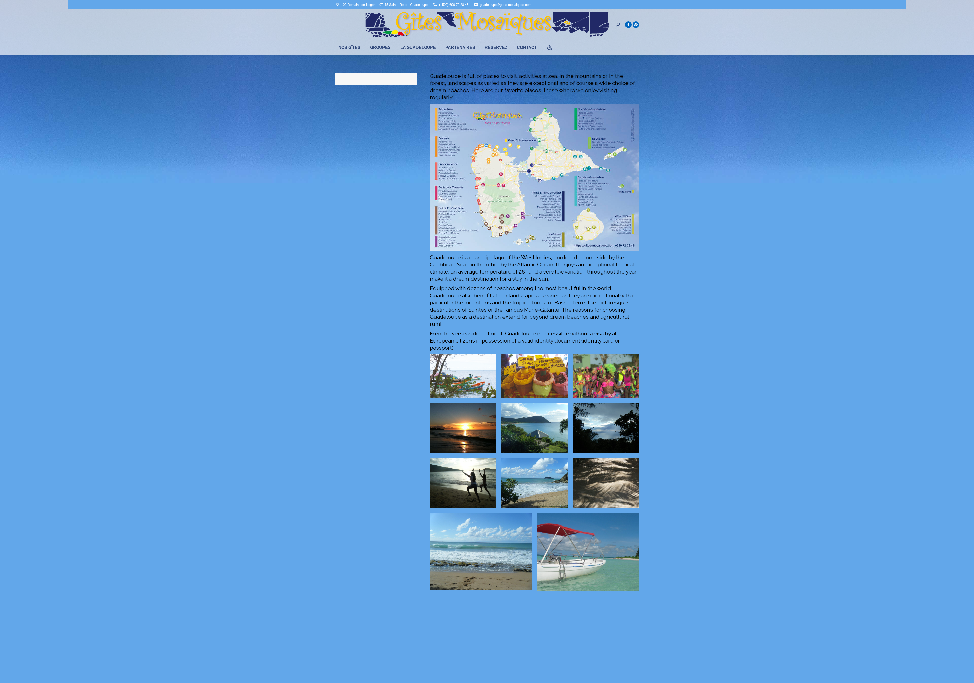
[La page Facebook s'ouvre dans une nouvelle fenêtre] (628, 24)
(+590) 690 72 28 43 (453, 5)
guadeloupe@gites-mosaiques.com (505, 5)
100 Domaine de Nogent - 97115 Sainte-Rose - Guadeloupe (384, 5)
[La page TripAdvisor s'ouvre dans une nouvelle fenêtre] (636, 24)
